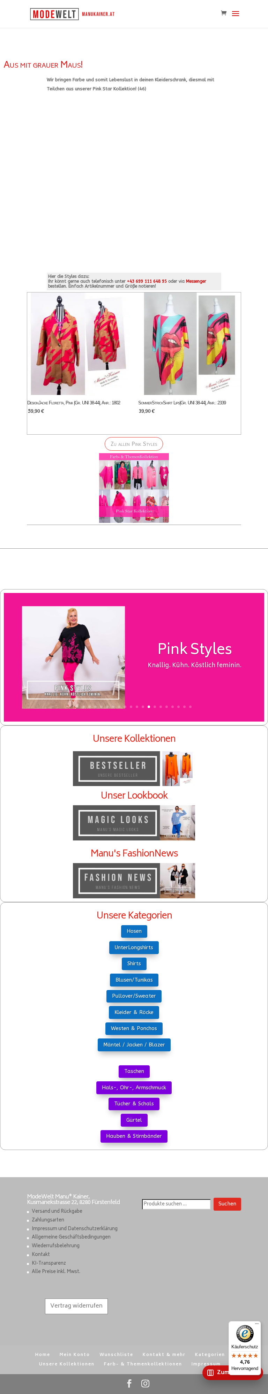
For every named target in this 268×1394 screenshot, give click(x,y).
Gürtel (134, 1120)
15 (160, 707)
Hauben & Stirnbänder (134, 1136)
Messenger (196, 281)
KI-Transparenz (49, 1264)
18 (178, 707)
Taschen (134, 1071)
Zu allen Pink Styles (134, 444)
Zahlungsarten (48, 1221)
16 (166, 707)
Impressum (206, 1364)
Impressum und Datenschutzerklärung (75, 1229)
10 (131, 707)
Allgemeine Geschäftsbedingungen (71, 1238)
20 (190, 707)
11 (137, 707)
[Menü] (257, 1325)
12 (143, 707)
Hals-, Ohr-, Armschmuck (134, 1087)
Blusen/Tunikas (134, 980)
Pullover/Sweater (134, 996)
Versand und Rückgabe (57, 1212)
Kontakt (41, 1255)
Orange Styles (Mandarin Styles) (194, 664)
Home (42, 1355)
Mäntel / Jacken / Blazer (134, 1045)
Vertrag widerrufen (76, 1306)
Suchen (227, 1204)
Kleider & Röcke (134, 1012)
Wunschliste (116, 1355)
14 (155, 707)
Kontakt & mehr (164, 1355)
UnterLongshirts (134, 947)
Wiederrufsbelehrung (56, 1246)
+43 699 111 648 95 (147, 281)
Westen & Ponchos (134, 1028)
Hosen (134, 931)
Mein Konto (75, 1355)
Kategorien (210, 1355)
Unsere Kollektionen (67, 1364)
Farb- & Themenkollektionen (143, 1364)
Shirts (134, 963)
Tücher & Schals (134, 1103)
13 (149, 707)
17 (172, 707)
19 (184, 707)
